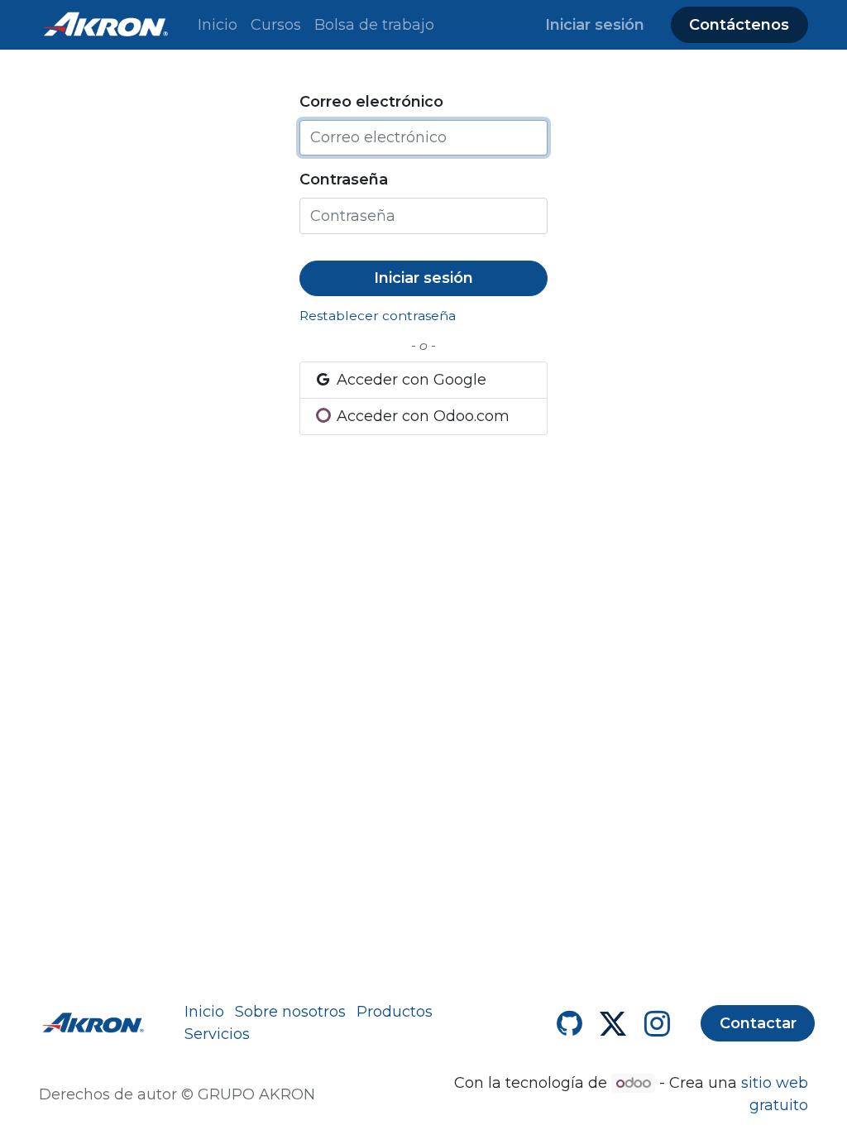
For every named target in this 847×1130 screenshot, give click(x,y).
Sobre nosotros (290, 1012)
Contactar (758, 1023)
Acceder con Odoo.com (421, 416)
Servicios (217, 1034)
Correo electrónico (371, 102)
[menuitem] (217, 25)
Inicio (204, 1012)
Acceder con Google (409, 380)
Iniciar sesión (594, 25)
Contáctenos (739, 25)
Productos (395, 1012)
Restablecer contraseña (377, 315)
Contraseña (343, 179)
